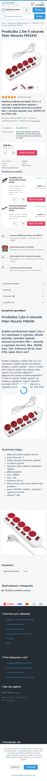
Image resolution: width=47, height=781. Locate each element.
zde (33, 775)
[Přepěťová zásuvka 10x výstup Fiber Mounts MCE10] (5, 208)
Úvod (3, 23)
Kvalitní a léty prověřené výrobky (20, 677)
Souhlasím (31, 767)
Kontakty (10, 638)
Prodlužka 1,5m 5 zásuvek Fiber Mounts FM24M (17, 179)
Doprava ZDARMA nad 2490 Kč (20, 663)
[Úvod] (11, 10)
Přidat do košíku (27, 152)
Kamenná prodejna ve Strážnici (20, 668)
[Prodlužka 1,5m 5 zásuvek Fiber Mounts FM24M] (5, 180)
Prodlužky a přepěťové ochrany (18, 23)
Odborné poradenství (16, 624)
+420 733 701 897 (8, 3)
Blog (9, 643)
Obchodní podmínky (15, 629)
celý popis (36, 121)
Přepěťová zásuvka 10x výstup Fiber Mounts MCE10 (18, 208)
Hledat (40, 16)
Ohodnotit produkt (24, 97)
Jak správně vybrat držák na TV (20, 634)
